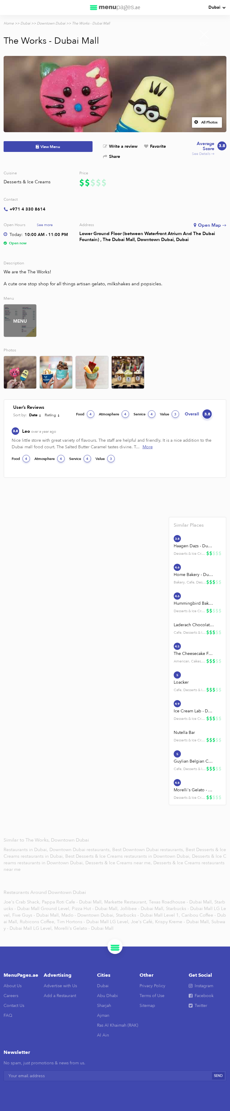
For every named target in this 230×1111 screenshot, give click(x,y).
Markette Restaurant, (125, 902)
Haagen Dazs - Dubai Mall (194, 546)
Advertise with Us (60, 986)
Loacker (181, 682)
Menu (20, 321)
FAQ (8, 1015)
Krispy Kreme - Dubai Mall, (182, 922)
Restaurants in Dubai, (26, 850)
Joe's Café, (142, 922)
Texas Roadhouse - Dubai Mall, (181, 902)
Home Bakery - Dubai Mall (194, 574)
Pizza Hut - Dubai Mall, (95, 909)
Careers (11, 996)
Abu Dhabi (107, 996)
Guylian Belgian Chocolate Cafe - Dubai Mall (194, 761)
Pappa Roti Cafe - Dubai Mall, (72, 902)
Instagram (204, 986)
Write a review (123, 146)
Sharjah (104, 1005)
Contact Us (14, 1005)
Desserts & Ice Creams (27, 182)
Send (218, 1076)
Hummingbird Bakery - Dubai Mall (194, 603)
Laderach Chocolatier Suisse (194, 625)
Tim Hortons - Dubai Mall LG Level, (93, 922)
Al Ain (103, 1035)
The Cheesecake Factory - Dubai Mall (194, 653)
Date (33, 415)
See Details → (208, 148)
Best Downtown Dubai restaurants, (148, 850)
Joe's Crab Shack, (22, 902)
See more (45, 224)
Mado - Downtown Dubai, (87, 915)
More (148, 447)
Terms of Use (152, 996)
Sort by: (20, 415)
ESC (204, 44)
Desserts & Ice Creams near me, (119, 863)
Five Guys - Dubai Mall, (36, 915)
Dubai (214, 7)
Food (84, 414)
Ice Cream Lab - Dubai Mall (194, 711)
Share (114, 156)
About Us (13, 986)
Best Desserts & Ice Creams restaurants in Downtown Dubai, (128, 856)
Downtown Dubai (51, 23)
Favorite (158, 146)
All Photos (209, 122)
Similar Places (189, 525)
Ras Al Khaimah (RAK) (117, 1025)
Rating (50, 415)
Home (9, 23)
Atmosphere (112, 414)
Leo (39, 431)
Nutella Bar (184, 732)
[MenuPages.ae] (115, 7)
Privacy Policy (152, 986)
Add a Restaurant (60, 996)
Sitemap (147, 1005)
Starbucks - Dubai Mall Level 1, (148, 915)
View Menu (50, 147)
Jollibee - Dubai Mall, (142, 909)
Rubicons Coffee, (37, 922)
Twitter (201, 1005)
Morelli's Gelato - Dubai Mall (194, 790)
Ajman (103, 1015)
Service (143, 414)
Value (168, 414)
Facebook (204, 996)
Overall (197, 414)
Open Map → (212, 225)
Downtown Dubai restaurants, (80, 850)
